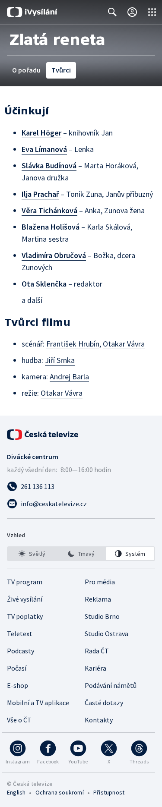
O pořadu (26, 70)
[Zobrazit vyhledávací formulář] (112, 12)
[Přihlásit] (132, 12)
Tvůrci (61, 70)
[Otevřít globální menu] (152, 12)
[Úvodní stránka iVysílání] (32, 12)
